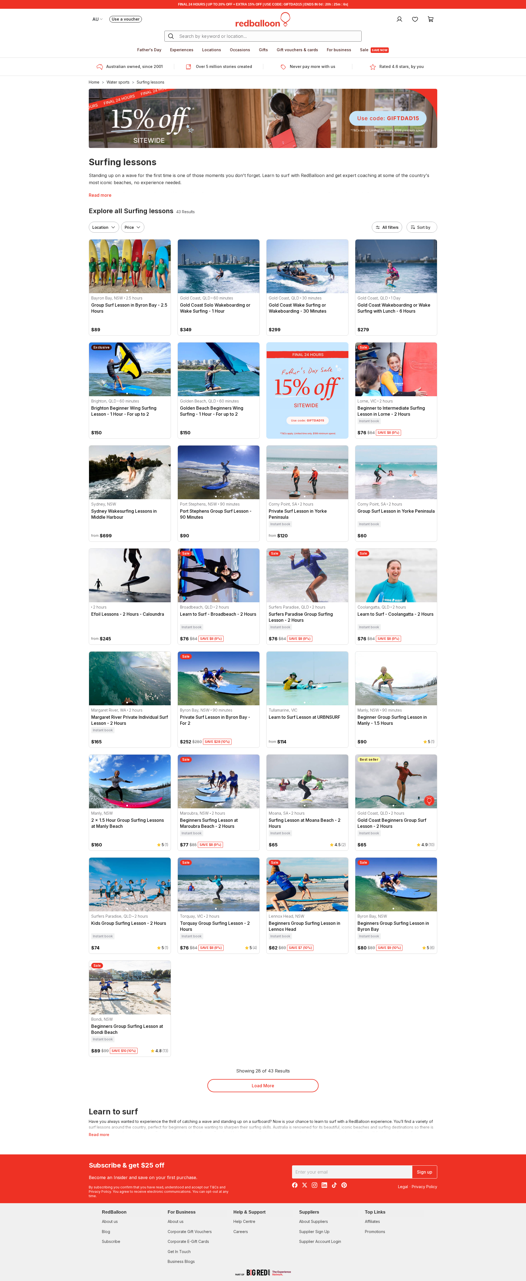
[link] (307, 390)
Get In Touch (179, 1251)
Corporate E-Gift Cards (188, 1241)
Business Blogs (181, 1261)
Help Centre (244, 1221)
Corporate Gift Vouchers (190, 1231)
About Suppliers (313, 1221)
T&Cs (214, 1187)
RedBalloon (114, 1212)
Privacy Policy (100, 1191)
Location (100, 227)
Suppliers (309, 1212)
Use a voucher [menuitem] (127, 19)
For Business (182, 1212)
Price (129, 227)
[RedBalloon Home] (263, 19)
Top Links (375, 1212)
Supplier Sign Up (314, 1231)
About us (110, 1221)
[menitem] (415, 18)
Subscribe (111, 1241)
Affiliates (372, 1221)
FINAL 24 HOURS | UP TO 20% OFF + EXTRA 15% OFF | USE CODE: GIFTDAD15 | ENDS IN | (263, 4)
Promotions (375, 1231)
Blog (106, 1231)
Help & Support (249, 1212)
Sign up (424, 1172)
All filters (390, 227)
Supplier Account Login (320, 1241)
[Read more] (101, 66)
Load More (263, 1085)
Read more (100, 195)
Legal (403, 1186)
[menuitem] (399, 18)
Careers (240, 1231)
